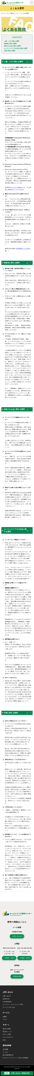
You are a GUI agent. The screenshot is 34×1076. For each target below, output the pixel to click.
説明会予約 (6, 999)
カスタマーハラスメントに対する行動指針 (15, 1057)
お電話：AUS (24, 958)
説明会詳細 (17, 976)
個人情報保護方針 (8, 1055)
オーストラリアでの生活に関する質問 (15, 48)
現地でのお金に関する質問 (12, 46)
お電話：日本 (9, 958)
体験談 (5, 1016)
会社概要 (5, 1049)
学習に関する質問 (9, 50)
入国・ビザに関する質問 (11, 41)
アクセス (5, 1052)
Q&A (4, 1040)
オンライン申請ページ (18, 187)
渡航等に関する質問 (10, 43)
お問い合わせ (17, 936)
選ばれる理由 (7, 1028)
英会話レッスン (7, 1031)
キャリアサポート (8, 1037)
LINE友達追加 (7, 1001)
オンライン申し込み (9, 1007)
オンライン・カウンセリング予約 (13, 1004)
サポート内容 (7, 1034)
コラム (5, 1019)
